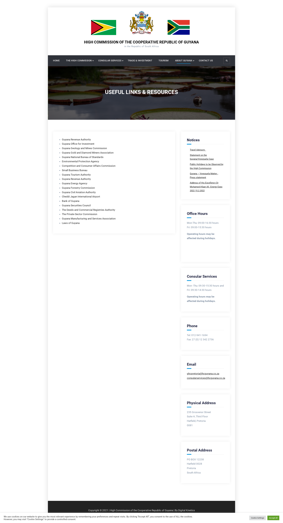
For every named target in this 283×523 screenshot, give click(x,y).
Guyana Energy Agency (74, 183)
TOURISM (164, 60)
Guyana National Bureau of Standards (82, 157)
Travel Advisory (197, 150)
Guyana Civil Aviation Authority (79, 192)
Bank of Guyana (70, 201)
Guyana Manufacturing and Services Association (89, 218)
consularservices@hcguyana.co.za (206, 378)
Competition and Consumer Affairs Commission (88, 165)
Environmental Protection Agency (80, 161)
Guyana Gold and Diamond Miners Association (87, 152)
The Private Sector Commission (79, 214)
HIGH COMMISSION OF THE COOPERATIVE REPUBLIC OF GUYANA (141, 42)
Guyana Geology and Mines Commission (84, 148)
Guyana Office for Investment (78, 143)
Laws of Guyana (71, 223)
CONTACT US (206, 60)
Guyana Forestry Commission (78, 187)
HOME (56, 60)
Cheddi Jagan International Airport (81, 196)
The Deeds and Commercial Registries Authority (88, 209)
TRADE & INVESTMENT (140, 60)
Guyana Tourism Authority (77, 174)
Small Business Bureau (75, 170)
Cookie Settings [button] (257, 518)
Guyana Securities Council (76, 205)
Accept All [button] (273, 518)
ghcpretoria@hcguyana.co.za (203, 373)
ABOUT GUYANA (183, 60)
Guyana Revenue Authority (76, 139)
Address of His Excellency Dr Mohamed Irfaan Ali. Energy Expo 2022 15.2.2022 (206, 186)
